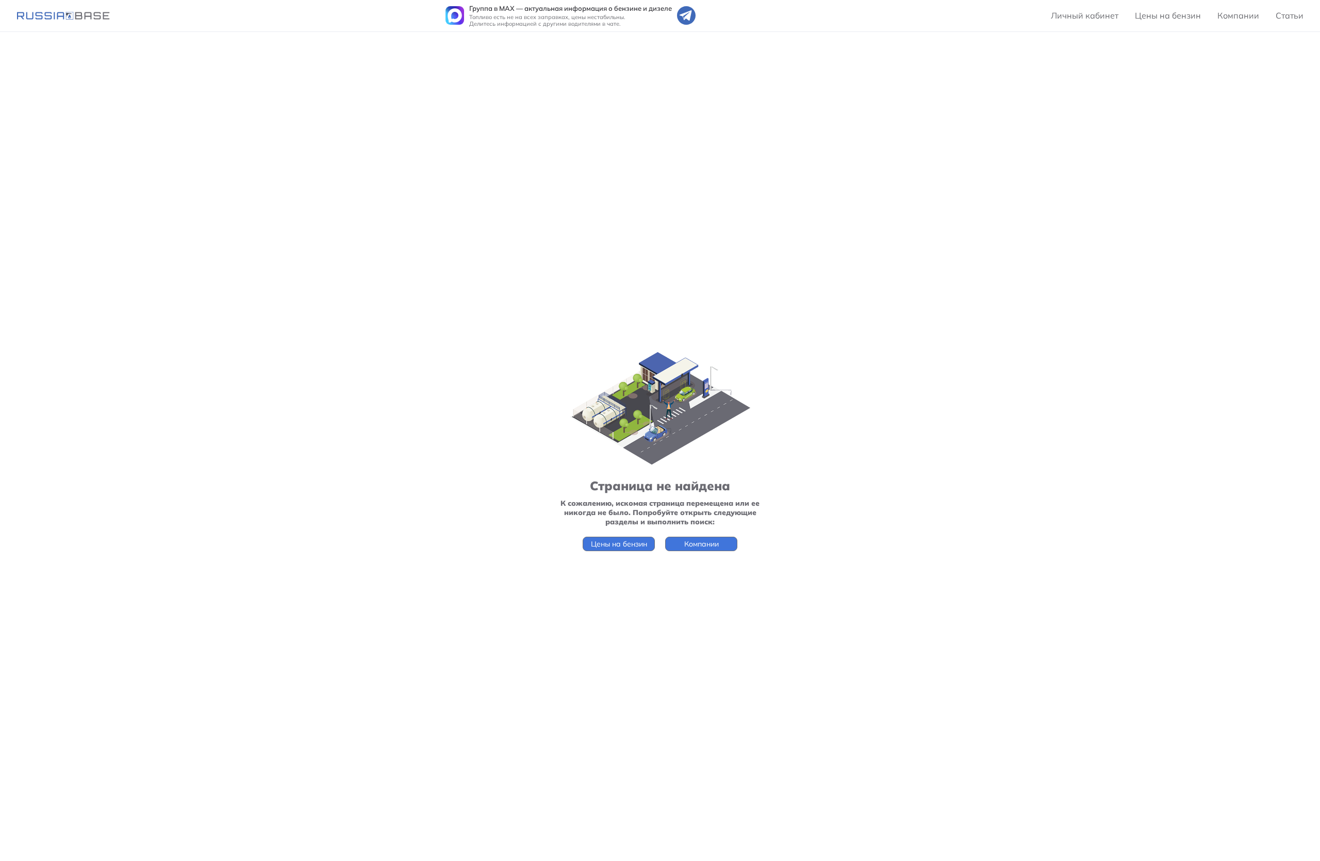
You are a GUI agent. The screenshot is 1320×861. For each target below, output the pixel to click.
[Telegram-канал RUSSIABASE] (686, 15)
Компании (1238, 15)
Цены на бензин (1168, 15)
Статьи (1290, 15)
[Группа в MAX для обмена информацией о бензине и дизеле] (455, 15)
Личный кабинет (1084, 15)
